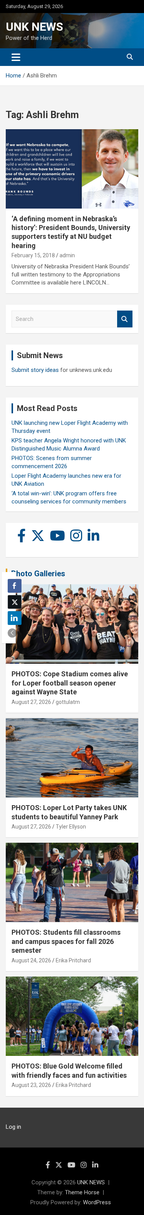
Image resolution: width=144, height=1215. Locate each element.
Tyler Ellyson (71, 827)
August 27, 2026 (31, 702)
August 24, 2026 (31, 960)
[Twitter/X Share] (15, 602)
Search (124, 319)
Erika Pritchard (73, 960)
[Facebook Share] (15, 586)
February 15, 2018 (33, 255)
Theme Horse (82, 1192)
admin (67, 255)
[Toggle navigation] (16, 57)
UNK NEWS (34, 26)
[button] (12, 633)
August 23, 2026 (31, 1085)
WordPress (97, 1202)
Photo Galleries (38, 573)
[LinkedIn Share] (15, 618)
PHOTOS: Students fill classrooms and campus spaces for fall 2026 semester (66, 941)
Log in (13, 1126)
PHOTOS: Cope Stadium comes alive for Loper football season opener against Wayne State (70, 683)
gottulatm (68, 702)
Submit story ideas (35, 370)
